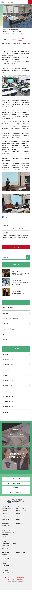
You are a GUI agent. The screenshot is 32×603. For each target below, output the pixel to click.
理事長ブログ (6, 32)
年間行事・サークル (21, 510)
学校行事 (5, 323)
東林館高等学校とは (7, 506)
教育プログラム (5, 548)
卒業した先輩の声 (20, 552)
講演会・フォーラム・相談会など (12, 318)
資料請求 (4, 563)
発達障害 (5, 313)
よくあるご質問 (5, 559)
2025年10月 (6, 407)
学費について (5, 513)
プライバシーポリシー (7, 572)
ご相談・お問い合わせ (7, 565)
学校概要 (18, 513)
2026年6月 (6, 364)
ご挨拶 (17, 506)
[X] (6, 218)
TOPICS (4, 561)
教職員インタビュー (7, 545)
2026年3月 (6, 380)
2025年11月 (6, 401)
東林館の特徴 (5, 517)
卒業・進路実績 (5, 552)
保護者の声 (4, 554)
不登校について (20, 523)
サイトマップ (5, 570)
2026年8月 (6, 354)
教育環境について (20, 517)
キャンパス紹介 (20, 508)
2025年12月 (6, 396)
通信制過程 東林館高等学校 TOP (10, 30)
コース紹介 (4, 541)
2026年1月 (6, 391)
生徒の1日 (18, 519)
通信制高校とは (5, 523)
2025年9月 (6, 412)
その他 (5, 339)
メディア (5, 334)
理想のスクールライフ (7, 519)
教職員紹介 (4, 510)
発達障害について (6, 525)
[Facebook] (3, 218)
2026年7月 (6, 359)
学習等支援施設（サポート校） (9, 543)
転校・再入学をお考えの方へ (16, 483)
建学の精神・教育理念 (7, 508)
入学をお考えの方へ (16, 479)
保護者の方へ (16, 488)
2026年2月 (6, 386)
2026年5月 (6, 370)
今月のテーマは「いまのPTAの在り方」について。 (16, 228)
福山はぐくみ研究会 (8, 329)
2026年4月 (6, 375)
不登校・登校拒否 (17, 32)
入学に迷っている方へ (16, 492)
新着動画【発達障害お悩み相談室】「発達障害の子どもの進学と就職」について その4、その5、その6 (15, 237)
